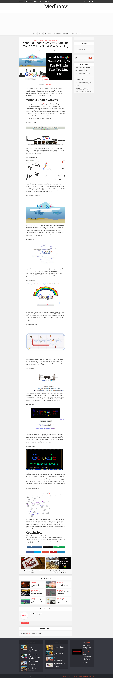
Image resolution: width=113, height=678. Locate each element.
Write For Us (30, 1)
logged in (29, 633)
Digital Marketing (38, 40)
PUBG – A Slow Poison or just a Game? (34, 669)
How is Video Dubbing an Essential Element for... (37, 592)
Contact (25, 1)
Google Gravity (40, 103)
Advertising (36, 1)
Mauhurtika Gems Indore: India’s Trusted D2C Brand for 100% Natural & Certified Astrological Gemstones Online (83, 90)
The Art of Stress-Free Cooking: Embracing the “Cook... (63, 601)
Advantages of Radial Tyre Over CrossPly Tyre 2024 (34, 650)
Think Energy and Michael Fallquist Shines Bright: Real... (37, 601)
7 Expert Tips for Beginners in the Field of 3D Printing (34, 657)
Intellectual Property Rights (83, 676)
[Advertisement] (56, 22)
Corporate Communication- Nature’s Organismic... (59, 659)
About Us (21, 1)
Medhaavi (56, 6)
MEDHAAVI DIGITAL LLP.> (36, 676)
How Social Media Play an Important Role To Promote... (59, 665)
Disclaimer (47, 1)
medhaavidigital (53, 50)
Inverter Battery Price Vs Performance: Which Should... (37, 585)
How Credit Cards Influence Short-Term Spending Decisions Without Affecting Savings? (83, 84)
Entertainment (47, 40)
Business (30, 654)
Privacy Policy (42, 1)
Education (30, 645)
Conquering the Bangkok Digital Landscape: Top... (63, 584)
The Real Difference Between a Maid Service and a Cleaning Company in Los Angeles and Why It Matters (83, 69)
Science (35, 645)
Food (58, 598)
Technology (54, 40)
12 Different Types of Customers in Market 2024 (59, 647)
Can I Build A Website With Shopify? (33, 663)
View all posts (25, 622)
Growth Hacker (49, 676)
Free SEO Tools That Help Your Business (63, 592)
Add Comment (44, 50)
